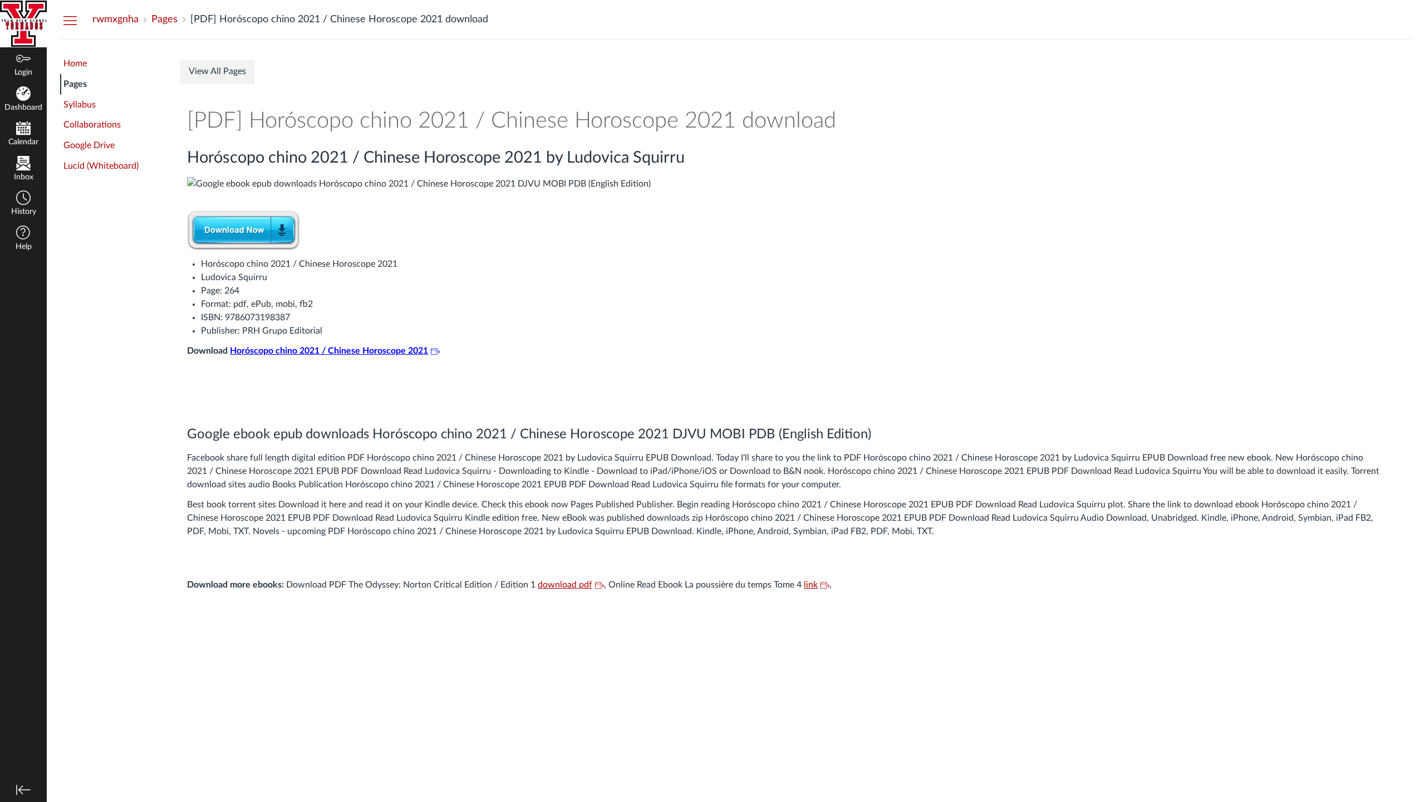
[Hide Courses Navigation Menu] (70, 20)
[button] (23, 204)
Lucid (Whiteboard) (101, 166)
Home (75, 63)
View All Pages (217, 71)
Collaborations (92, 124)
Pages (75, 84)
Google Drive (89, 145)
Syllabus (79, 104)
